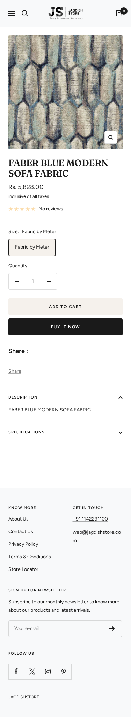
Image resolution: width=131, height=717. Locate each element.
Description (23, 397)
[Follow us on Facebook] (16, 671)
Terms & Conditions (29, 557)
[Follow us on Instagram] (48, 671)
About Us (18, 519)
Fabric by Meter (32, 247)
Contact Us (20, 532)
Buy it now (65, 326)
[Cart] (119, 13)
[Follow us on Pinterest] (63, 671)
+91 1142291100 (90, 519)
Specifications (26, 432)
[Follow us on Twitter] (32, 671)
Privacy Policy (23, 544)
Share (14, 371)
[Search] (25, 13)
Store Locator (23, 569)
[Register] (112, 628)
